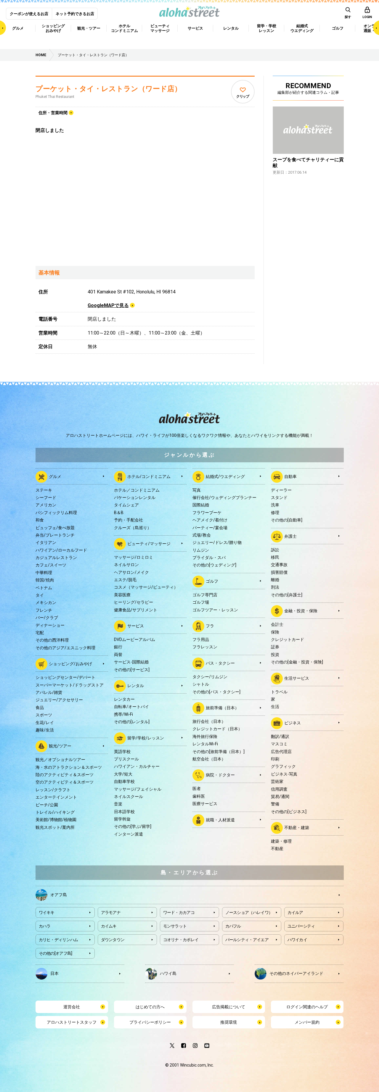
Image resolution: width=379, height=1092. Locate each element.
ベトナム (44, 587)
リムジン (200, 550)
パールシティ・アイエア (247, 939)
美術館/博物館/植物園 (56, 819)
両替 (118, 654)
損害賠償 (279, 572)
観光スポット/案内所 (55, 827)
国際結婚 (200, 505)
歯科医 (198, 796)
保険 (275, 632)
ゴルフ (212, 581)
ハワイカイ (297, 939)
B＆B (118, 512)
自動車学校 (124, 781)
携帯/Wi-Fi (123, 714)
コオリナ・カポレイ (181, 939)
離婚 (275, 579)
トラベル (279, 691)
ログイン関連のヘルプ (307, 1006)
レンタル (135, 685)
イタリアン (46, 542)
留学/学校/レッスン (145, 737)
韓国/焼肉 (45, 580)
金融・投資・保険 (300, 610)
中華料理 (44, 572)
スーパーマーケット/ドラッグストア (70, 685)
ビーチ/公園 (47, 804)
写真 (196, 490)
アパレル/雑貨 (49, 692)
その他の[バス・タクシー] (216, 691)
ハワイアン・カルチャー (137, 766)
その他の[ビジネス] (288, 811)
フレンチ (44, 610)
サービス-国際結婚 (131, 662)
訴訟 (275, 549)
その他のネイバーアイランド (296, 973)
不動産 (277, 848)
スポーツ (44, 715)
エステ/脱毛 (125, 579)
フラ (210, 625)
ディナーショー (50, 625)
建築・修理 (281, 841)
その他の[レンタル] (132, 721)
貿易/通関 (280, 796)
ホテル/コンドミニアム (149, 476)
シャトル (200, 684)
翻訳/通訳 (280, 736)
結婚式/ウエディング (225, 476)
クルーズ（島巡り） (132, 527)
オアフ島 (58, 894)
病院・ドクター (220, 775)
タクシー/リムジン (209, 676)
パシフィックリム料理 (56, 512)
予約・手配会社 (128, 520)
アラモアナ (111, 912)
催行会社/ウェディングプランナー (224, 497)
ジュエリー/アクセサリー (59, 699)
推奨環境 (228, 1022)
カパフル (233, 926)
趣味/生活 (45, 730)
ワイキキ (46, 912)
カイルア (295, 912)
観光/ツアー (60, 746)
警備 (275, 804)
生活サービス (296, 678)
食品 (40, 707)
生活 (275, 706)
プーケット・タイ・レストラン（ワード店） (109, 89)
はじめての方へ (150, 1006)
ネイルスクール (128, 796)
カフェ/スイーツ (51, 565)
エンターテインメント (56, 797)
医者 (196, 788)
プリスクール (126, 759)
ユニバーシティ (301, 926)
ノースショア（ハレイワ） (249, 912)
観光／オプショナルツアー (60, 759)
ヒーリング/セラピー (133, 602)
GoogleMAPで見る (108, 305)
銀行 (118, 646)
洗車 (275, 505)
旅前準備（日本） (222, 707)
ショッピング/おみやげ (70, 663)
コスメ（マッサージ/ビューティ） (146, 587)
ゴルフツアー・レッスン (215, 610)
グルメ (55, 476)
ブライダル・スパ (209, 557)
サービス (135, 625)
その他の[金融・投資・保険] (297, 662)
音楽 (118, 804)
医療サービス (204, 803)
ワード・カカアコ (179, 912)
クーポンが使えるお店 (29, 14)
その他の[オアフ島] (55, 953)
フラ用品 (200, 639)
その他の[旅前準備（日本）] (218, 751)
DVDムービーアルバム (134, 639)
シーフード (46, 497)
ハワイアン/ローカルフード (61, 550)
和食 (40, 520)
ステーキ (44, 490)
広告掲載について (228, 1006)
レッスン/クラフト (53, 789)
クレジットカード (287, 639)
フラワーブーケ (206, 512)
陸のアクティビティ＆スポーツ (65, 774)
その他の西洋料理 (52, 640)
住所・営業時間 (53, 112)
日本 (54, 973)
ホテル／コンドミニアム (137, 490)
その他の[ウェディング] (214, 565)
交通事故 (279, 564)
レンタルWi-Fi (205, 744)
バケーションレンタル (134, 497)
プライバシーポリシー (150, 1022)
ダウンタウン (113, 939)
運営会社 (71, 1006)
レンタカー (124, 699)
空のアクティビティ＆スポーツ (65, 782)
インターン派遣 (128, 834)
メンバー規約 (307, 1022)
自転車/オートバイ (131, 706)
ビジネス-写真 (284, 774)
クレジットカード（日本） (217, 728)
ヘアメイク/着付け (209, 520)
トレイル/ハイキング (55, 812)
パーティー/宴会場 (209, 527)
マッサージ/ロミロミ (133, 557)
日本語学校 (124, 811)
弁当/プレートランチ (55, 535)
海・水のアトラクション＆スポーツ (69, 767)
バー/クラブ (47, 617)
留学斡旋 (122, 819)
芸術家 (277, 781)
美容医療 (122, 594)
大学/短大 (123, 774)
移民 (275, 557)
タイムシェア (126, 505)
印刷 (275, 759)
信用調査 (279, 789)
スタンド (279, 497)
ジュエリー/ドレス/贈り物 (217, 542)
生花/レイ (45, 722)
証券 (275, 646)
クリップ (242, 96)
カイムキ (109, 926)
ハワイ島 (168, 973)
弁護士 (290, 536)
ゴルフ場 (200, 602)
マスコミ (279, 744)
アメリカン (46, 505)
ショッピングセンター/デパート (65, 677)
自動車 (290, 476)
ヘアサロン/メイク (131, 572)
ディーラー (281, 490)
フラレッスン (204, 646)
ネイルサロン (126, 564)
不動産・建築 (296, 827)
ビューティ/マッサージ (149, 543)
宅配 (40, 632)
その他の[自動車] (286, 520)
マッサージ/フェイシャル (137, 789)
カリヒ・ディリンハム (58, 939)
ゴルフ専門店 (204, 594)
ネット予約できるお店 (75, 14)
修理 (275, 512)
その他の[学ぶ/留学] (132, 826)
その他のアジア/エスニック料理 (65, 647)
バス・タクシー (220, 663)
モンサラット (175, 926)
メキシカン (46, 602)
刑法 (275, 587)
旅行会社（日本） (209, 721)
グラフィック (283, 766)
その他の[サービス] (132, 669)
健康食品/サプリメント (135, 610)
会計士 (277, 624)
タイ (40, 595)
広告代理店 (281, 751)
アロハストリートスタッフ (72, 1022)
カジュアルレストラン (56, 557)
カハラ (45, 926)
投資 (275, 654)
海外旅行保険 (204, 736)
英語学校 (122, 751)
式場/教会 (201, 535)
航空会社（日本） (209, 759)
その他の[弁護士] (286, 594)
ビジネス (292, 722)
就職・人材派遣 (220, 819)
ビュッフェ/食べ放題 (55, 527)
